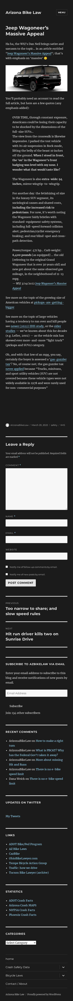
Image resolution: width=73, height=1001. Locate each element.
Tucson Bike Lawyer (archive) (29, 872)
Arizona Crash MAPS (22, 905)
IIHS (62, 425)
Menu (62, 12)
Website (11, 549)
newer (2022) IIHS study (27, 326)
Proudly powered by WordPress (44, 994)
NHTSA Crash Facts (22, 910)
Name (10, 516)
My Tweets (13, 816)
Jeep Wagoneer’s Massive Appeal (29, 53)
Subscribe (16, 706)
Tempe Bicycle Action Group (28, 863)
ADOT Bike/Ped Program (25, 844)
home (10, 959)
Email (11, 533)
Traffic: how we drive (23, 868)
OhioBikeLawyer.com (23, 858)
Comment (13, 465)
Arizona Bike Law (23, 12)
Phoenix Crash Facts (22, 914)
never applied (15, 368)
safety (54, 425)
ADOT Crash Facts (21, 900)
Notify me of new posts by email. (27, 574)
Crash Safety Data (18, 967)
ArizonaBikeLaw (19, 425)
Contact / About (16, 983)
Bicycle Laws (14, 975)
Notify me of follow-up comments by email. (33, 567)
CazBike (14, 853)
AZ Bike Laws (18, 849)
